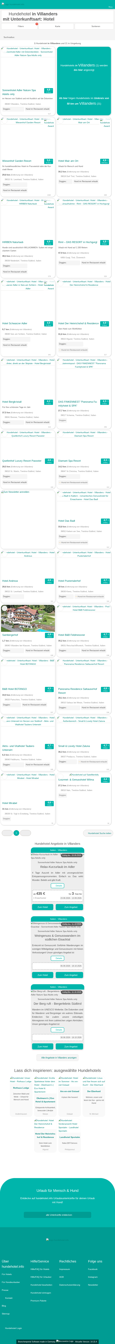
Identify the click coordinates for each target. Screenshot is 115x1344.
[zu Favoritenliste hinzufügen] (4, 50)
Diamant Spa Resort (69, 460)
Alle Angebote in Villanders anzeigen (59, 1057)
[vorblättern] (47, 67)
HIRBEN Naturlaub (12, 242)
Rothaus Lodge (21, 1088)
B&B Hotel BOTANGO (14, 688)
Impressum (64, 1269)
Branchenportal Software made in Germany (36, 1342)
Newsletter (93, 1285)
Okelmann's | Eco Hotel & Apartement (45, 1100)
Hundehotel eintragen (41, 1293)
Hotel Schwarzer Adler (14, 323)
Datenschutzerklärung (69, 1285)
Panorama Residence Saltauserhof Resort (77, 690)
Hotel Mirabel (9, 803)
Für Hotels (7, 1274)
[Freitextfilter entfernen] (101, 4)
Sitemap (6, 1313)
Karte (57, 26)
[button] (7, 833)
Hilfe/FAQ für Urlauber (41, 1277)
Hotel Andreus (10, 580)
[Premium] (109, 1073)
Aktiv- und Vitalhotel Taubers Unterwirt (18, 748)
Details (58, 885)
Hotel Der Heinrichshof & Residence (78, 323)
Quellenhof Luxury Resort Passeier (21, 460)
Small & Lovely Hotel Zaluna (74, 746)
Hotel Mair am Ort (68, 160)
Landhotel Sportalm (70, 1137)
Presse (5, 1290)
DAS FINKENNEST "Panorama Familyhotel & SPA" (77, 403)
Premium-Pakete (38, 1300)
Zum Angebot (70, 907)
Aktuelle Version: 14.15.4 (86, 1342)
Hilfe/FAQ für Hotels (40, 1269)
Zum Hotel (43, 907)
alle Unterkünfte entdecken (58, 1215)
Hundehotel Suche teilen (99, 833)
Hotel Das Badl (66, 520)
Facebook (92, 1269)
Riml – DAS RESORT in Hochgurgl (77, 242)
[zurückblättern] (8, 67)
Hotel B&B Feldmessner (71, 634)
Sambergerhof (10, 634)
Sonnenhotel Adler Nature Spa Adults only (19, 92)
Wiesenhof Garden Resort (16, 160)
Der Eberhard (94, 1091)
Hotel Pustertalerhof (69, 580)
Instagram (93, 1277)
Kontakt (8, 1298)
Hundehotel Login (13, 1328)
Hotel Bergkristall (12, 401)
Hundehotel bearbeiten (41, 1285)
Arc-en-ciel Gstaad (69, 1091)
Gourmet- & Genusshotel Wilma (76, 779)
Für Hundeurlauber (11, 1282)
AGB (61, 1277)
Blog (4, 1306)
